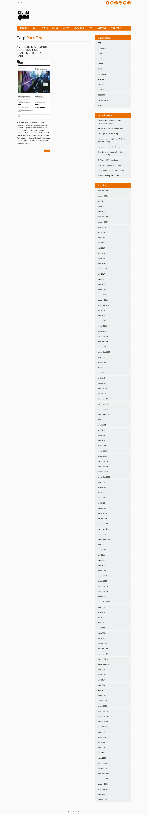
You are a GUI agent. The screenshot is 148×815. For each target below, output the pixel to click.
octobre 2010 (103, 659)
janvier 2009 (102, 768)
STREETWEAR (103, 100)
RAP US (55, 28)
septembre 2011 (104, 602)
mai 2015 (101, 373)
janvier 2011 (102, 643)
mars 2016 (102, 321)
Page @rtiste (116, 28)
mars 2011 (102, 633)
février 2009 (102, 763)
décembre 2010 (103, 649)
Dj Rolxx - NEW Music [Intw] (108, 160)
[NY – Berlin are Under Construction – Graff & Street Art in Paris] (33, 117)
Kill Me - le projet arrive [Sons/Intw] (110, 128)
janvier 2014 (102, 456)
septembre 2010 (104, 664)
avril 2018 (101, 263)
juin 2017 (101, 274)
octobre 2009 (103, 721)
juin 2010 (101, 680)
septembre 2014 (104, 414)
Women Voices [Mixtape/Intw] (108, 176)
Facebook (107, 3)
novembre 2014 (103, 404)
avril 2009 (101, 753)
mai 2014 (101, 435)
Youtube (116, 3)
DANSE (100, 64)
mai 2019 (101, 248)
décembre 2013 (103, 461)
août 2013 (101, 482)
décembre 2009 (103, 711)
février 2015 (102, 388)
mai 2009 (101, 748)
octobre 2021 (103, 196)
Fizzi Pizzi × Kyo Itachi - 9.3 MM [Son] (111, 165)
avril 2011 (101, 628)
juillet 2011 (102, 612)
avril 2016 (101, 316)
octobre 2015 (103, 347)
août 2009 (101, 732)
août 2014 (101, 420)
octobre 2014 (103, 409)
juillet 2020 (102, 227)
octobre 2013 (103, 472)
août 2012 (101, 545)
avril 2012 (101, 565)
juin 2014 (101, 430)
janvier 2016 (102, 331)
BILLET (100, 53)
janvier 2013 (102, 519)
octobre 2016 (103, 300)
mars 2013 (102, 508)
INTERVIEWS (23, 28)
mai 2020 (101, 237)
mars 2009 (102, 758)
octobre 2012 (103, 534)
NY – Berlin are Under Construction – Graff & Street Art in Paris (33, 51)
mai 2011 (101, 623)
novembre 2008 (103, 779)
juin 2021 (101, 201)
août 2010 (101, 669)
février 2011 (102, 638)
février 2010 (102, 701)
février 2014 (102, 451)
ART (90, 28)
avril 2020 (101, 243)
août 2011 (101, 607)
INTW (100, 69)
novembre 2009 (103, 716)
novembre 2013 (103, 466)
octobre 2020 (103, 222)
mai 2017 (101, 279)
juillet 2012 (102, 550)
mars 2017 (102, 290)
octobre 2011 (103, 597)
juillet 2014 (102, 425)
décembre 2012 (103, 524)
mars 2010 (102, 695)
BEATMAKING (79, 28)
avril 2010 (101, 690)
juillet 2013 (102, 487)
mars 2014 (102, 446)
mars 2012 (102, 571)
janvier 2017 (102, 295)
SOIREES (101, 95)
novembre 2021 (103, 191)
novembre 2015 (103, 342)
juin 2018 (101, 253)
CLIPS (35, 28)
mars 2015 (102, 383)
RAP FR (45, 28)
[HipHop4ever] (23, 21)
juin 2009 (101, 742)
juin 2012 (101, 555)
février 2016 (102, 326)
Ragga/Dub (101, 28)
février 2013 (102, 513)
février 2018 (102, 269)
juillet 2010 (102, 675)
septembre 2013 (104, 477)
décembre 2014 (103, 399)
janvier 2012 (102, 581)
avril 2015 (101, 378)
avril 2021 (101, 211)
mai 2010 (101, 685)
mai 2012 (101, 560)
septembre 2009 (104, 727)
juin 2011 (101, 617)
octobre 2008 (103, 784)
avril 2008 (101, 794)
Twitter (112, 3)
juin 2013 (101, 492)
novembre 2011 (103, 591)
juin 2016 (101, 310)
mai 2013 (101, 498)
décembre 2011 (103, 586)
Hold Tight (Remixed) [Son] (108, 134)
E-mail (124, 3)
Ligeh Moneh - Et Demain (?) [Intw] (111, 170)
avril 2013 (101, 503)
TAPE (100, 105)
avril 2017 (101, 284)
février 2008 (102, 800)
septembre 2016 (104, 305)
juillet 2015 (102, 362)
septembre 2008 (104, 789)
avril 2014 (101, 440)
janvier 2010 (102, 706)
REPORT (66, 28)
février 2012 (102, 576)
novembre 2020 (103, 217)
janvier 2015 (102, 394)
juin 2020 (101, 232)
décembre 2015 (103, 336)
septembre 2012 (104, 539)
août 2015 (101, 357)
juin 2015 (101, 368)
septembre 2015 (104, 352)
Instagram (120, 3)
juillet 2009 (102, 737)
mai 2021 (101, 206)
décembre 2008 (103, 774)
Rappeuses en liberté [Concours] (110, 147)
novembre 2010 (103, 654)
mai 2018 (101, 258)
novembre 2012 (103, 529)
